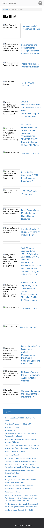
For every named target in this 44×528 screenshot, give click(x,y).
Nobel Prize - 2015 (28, 327)
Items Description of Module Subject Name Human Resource (30, 214)
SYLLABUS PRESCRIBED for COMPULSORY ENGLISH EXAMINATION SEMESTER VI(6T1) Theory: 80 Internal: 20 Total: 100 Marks (30, 134)
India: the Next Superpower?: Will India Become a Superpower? (29, 176)
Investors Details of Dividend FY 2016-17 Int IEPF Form (30, 231)
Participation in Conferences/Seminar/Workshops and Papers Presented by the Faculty (21, 433)
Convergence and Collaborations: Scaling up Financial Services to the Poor (30, 49)
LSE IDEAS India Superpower (29, 192)
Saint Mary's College (12, 427)
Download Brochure (30, 153)
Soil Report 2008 (11, 476)
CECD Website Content (13, 492)
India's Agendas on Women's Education (30, 65)
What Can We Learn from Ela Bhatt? (18, 424)
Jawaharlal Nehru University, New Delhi (19, 510)
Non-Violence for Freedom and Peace (31, 27)
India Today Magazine (12, 455)
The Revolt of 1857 (29, 308)
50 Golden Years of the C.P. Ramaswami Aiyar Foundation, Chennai (30, 376)
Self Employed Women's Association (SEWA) (21, 458)
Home (5, 9)
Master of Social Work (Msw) (15, 451)
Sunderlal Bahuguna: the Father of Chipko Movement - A (30, 393)
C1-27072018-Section (28, 84)
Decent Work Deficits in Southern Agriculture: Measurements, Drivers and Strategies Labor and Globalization (30, 355)
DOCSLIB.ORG (9, 3)
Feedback (29, 525)
